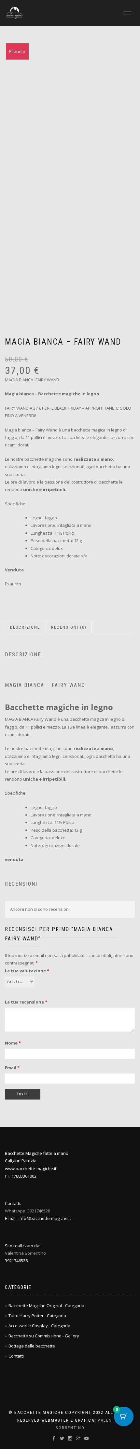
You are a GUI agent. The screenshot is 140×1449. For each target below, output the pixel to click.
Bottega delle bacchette (31, 1346)
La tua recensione (26, 1002)
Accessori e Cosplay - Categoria (39, 1326)
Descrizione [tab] (25, 627)
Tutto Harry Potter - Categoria (37, 1316)
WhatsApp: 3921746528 (27, 1211)
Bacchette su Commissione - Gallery (43, 1336)
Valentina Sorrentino (25, 1253)
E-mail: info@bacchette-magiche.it (38, 1218)
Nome (13, 1043)
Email (12, 1068)
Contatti (16, 1356)
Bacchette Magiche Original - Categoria (46, 1305)
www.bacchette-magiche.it (30, 1168)
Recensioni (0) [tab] (69, 627)
